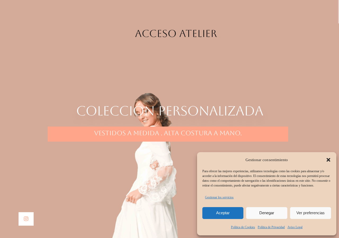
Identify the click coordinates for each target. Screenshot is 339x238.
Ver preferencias (310, 213)
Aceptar (223, 213)
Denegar (266, 213)
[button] (328, 159)
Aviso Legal (294, 227)
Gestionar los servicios (219, 197)
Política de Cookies (243, 227)
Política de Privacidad (271, 227)
